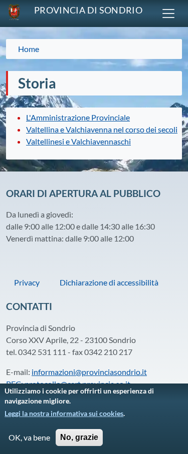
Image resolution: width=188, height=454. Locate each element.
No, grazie (79, 437)
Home (28, 49)
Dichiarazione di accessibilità (109, 282)
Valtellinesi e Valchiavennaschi (78, 141)
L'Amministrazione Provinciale (78, 117)
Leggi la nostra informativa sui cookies (64, 413)
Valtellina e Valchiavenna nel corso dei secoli (101, 129)
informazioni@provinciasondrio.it (89, 371)
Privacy (27, 282)
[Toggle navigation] (168, 13)
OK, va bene (29, 437)
